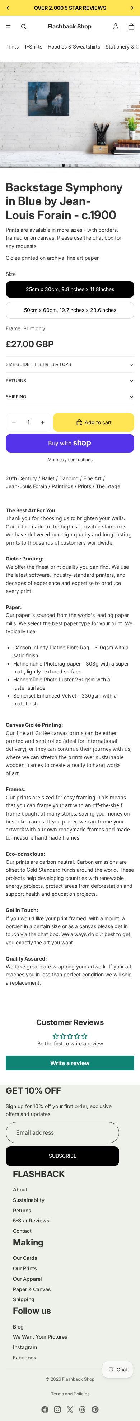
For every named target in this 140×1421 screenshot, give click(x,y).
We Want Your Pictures (40, 1337)
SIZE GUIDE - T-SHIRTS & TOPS (38, 364)
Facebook (24, 1357)
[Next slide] (132, 8)
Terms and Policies (70, 1394)
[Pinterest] (95, 1409)
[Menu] (8, 26)
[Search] (24, 27)
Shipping (23, 1299)
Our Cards (25, 1258)
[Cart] (131, 27)
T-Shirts (33, 47)
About (20, 1189)
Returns (22, 1210)
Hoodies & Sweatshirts (74, 47)
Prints (12, 47)
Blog (18, 1327)
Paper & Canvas (32, 1289)
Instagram (25, 1347)
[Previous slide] (8, 8)
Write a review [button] (70, 1063)
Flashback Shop (78, 1379)
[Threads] (82, 1409)
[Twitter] (70, 1409)
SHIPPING (16, 396)
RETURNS (16, 380)
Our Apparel (27, 1279)
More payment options (70, 459)
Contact (22, 1231)
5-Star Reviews (31, 1220)
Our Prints (25, 1268)
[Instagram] (57, 1409)
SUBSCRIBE (62, 1156)
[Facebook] (45, 1409)
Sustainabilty (29, 1200)
